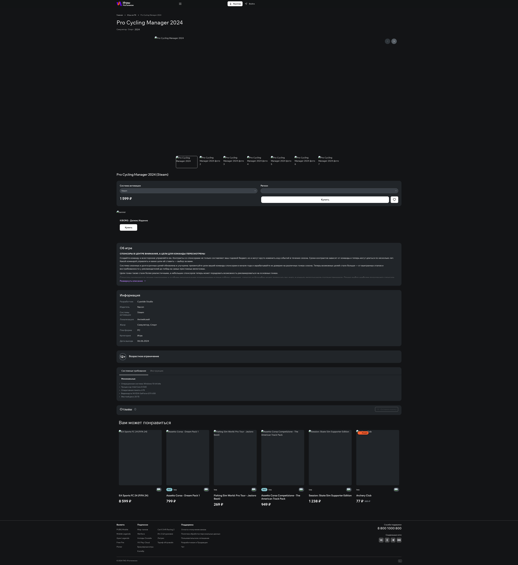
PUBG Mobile (122, 529)
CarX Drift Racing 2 (166, 529)
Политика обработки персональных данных (200, 534)
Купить (325, 199)
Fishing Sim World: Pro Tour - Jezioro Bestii (235, 497)
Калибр (140, 551)
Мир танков (142, 529)
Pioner (119, 547)
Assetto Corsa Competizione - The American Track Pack (280, 497)
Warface (141, 534)
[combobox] (188, 190)
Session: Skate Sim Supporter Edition (330, 495)
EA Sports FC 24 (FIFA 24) (133, 495)
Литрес (161, 538)
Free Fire (120, 542)
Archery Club (363, 495)
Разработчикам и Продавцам (194, 542)
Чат (182, 547)
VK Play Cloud (143, 542)
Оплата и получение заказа (193, 529)
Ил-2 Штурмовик (165, 534)
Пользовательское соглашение (195, 538)
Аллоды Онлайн (144, 538)
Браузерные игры (145, 547)
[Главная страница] (125, 4)
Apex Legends (123, 538)
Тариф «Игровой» (165, 542)
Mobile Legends (124, 534)
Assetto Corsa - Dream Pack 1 (183, 495)
